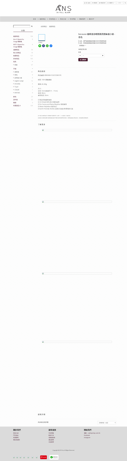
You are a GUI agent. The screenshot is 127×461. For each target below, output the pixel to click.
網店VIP (91, 19)
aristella (17, 84)
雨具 (14, 62)
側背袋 (16, 72)
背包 (15, 75)
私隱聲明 (16, 437)
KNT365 (17, 93)
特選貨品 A (17, 106)
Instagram (87, 437)
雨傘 (15, 65)
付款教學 (51, 442)
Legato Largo (19, 81)
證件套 (15, 100)
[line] (39, 45)
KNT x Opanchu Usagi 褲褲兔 (18, 45)
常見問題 (73, 19)
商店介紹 (63, 19)
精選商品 (16, 56)
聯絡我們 (82, 19)
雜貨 (14, 103)
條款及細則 (16, 440)
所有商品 (52, 19)
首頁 (34, 19)
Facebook (87, 435)
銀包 (14, 97)
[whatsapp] (47, 45)
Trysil (16, 87)
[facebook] (43, 45)
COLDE (16, 90)
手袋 (14, 69)
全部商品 (44, 26)
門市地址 (16, 435)
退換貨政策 (52, 437)
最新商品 (43, 19)
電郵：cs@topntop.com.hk (92, 433)
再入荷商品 (17, 53)
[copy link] (51, 45)
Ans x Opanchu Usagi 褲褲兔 (18, 40)
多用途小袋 (18, 78)
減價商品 (16, 50)
